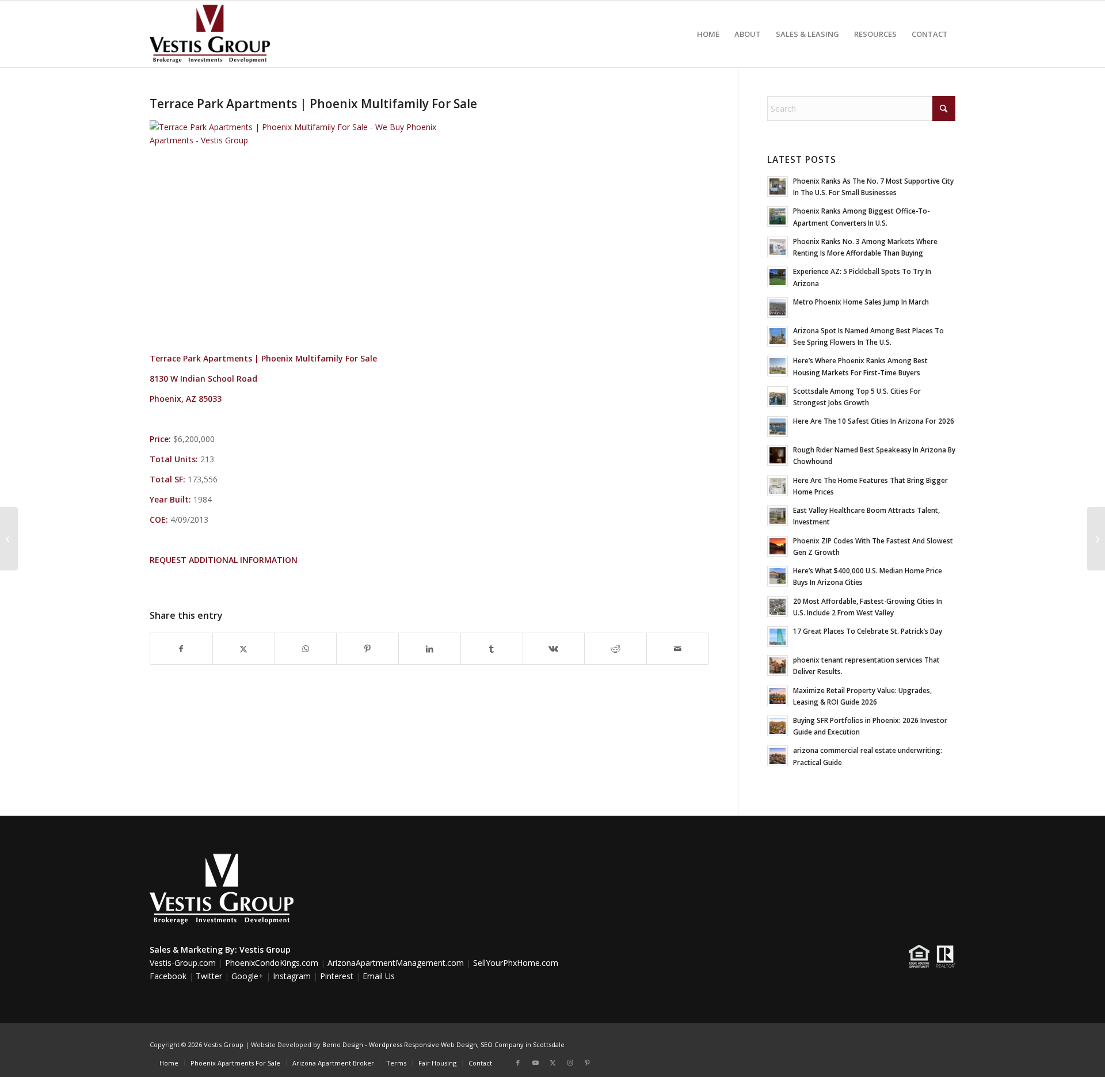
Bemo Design (342, 1044)
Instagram (292, 976)
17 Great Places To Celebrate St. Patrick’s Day (867, 630)
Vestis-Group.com (183, 962)
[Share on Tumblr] (492, 648)
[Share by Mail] (677, 648)
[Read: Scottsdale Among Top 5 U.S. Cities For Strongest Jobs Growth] (777, 396)
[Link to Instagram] (569, 1062)
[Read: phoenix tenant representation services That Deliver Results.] (777, 665)
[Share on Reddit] (615, 648)
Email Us (379, 976)
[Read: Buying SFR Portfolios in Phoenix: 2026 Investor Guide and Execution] (777, 726)
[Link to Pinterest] (587, 1062)
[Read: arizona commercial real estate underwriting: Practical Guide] (777, 755)
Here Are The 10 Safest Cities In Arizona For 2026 (873, 420)
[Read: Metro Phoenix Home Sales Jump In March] (777, 307)
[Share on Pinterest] (367, 648)
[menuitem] (708, 34)
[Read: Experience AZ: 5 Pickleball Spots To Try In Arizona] (777, 277)
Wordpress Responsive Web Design (423, 1044)
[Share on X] (244, 648)
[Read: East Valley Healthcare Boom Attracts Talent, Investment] (777, 515)
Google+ (247, 976)
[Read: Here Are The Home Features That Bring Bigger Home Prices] (777, 485)
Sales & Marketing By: (193, 949)
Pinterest (336, 976)
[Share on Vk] (554, 648)
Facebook (168, 976)
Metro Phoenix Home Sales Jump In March (861, 301)
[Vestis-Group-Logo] (210, 34)
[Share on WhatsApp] (306, 648)
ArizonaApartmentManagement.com (395, 962)
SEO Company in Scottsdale (523, 1044)
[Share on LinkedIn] (429, 648)
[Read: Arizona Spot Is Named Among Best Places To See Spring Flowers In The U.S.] (777, 336)
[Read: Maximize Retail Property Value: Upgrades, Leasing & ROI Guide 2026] (777, 696)
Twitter (209, 976)
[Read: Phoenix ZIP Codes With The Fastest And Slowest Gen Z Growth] (777, 546)
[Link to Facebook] (518, 1062)
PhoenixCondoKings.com (271, 962)
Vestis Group (265, 949)
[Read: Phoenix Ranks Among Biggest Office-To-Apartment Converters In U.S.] (777, 216)
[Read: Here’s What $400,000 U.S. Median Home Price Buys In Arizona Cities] (777, 576)
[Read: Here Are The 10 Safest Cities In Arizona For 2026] (777, 426)
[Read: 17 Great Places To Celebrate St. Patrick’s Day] (777, 636)
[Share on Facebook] (181, 648)
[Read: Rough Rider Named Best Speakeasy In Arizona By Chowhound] (777, 455)
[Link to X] (552, 1062)
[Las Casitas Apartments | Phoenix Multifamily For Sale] (9, 538)
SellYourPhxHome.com (515, 962)
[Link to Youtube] (535, 1062)
